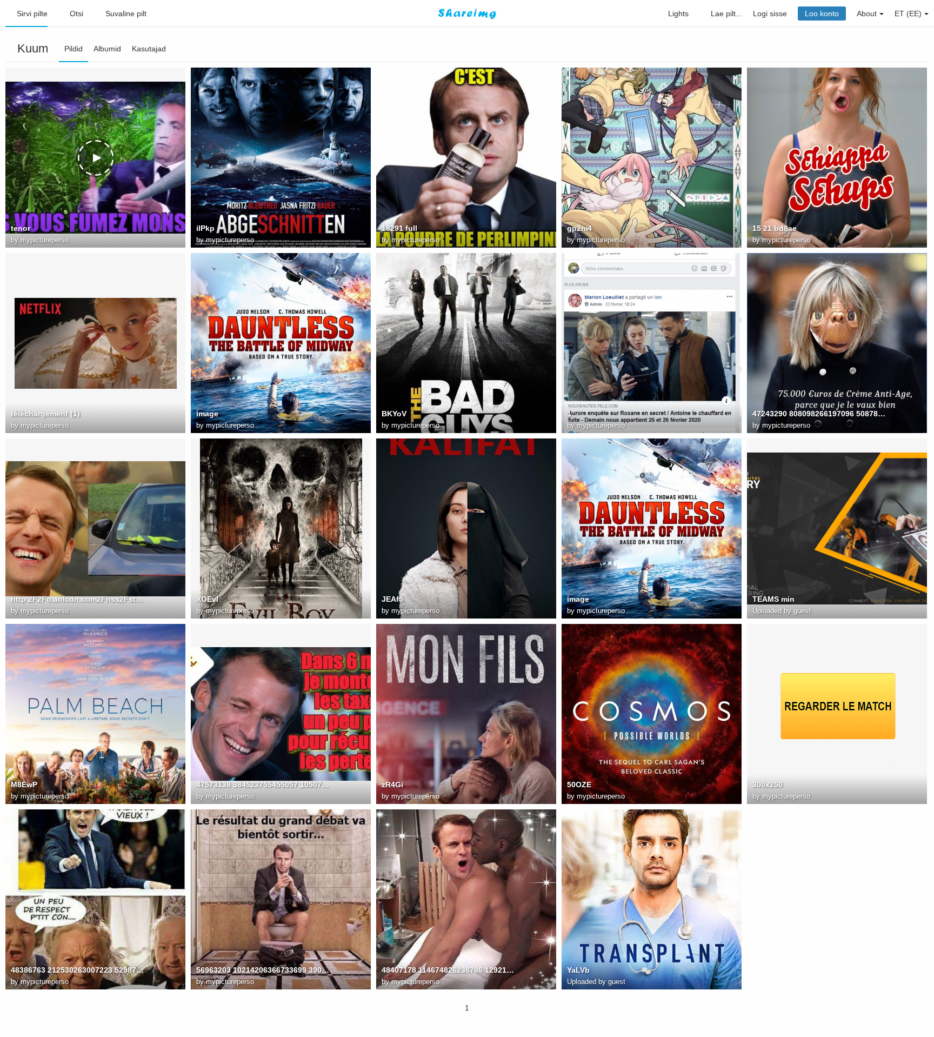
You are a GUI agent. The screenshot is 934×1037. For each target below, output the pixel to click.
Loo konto (822, 13)
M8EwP (24, 784)
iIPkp (205, 228)
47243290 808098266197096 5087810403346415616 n (820, 413)
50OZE (579, 784)
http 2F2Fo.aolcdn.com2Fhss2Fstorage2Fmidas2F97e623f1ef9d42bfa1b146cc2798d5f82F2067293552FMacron (78, 599)
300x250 (767, 784)
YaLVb (578, 970)
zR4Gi (392, 784)
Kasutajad (149, 48)
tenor (20, 228)
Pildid (73, 48)
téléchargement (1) (45, 413)
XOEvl (207, 599)
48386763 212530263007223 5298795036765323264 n (78, 970)
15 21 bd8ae (774, 228)
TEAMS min (773, 599)
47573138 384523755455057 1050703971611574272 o (263, 784)
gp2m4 (579, 228)
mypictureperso (45, 240)
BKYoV (394, 413)
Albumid (107, 48)
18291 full (399, 228)
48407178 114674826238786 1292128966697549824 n (449, 970)
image (207, 413)
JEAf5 (392, 599)
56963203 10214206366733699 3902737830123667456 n (263, 970)
